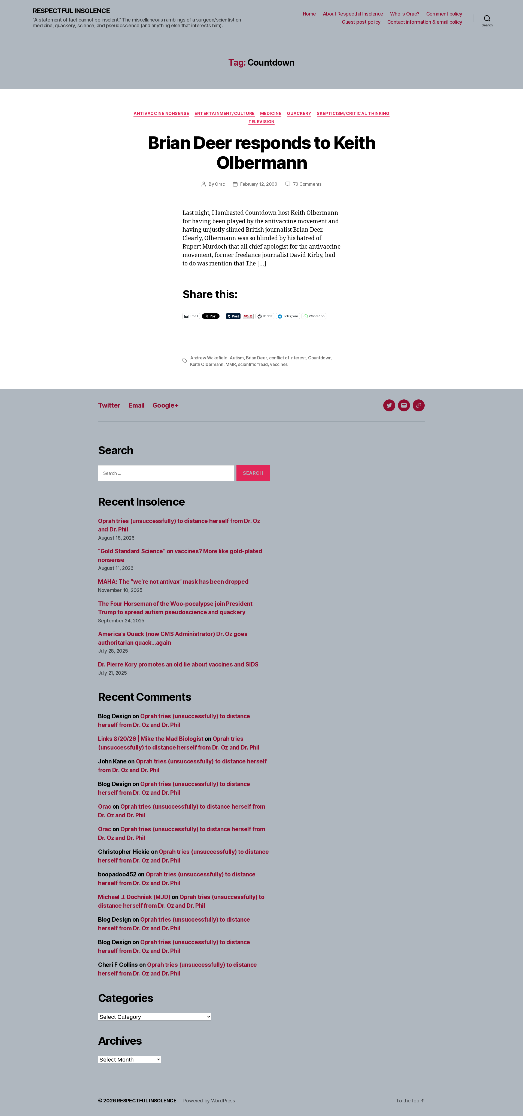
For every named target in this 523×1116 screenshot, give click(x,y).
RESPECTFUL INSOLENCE (71, 11)
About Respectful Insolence (353, 14)
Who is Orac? (404, 14)
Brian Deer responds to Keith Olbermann (261, 152)
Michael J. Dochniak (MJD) (134, 897)
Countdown (320, 357)
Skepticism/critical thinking (353, 113)
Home (309, 14)
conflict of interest (287, 357)
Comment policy (444, 14)
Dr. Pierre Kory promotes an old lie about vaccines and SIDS (178, 664)
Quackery (299, 113)
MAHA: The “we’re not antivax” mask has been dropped (173, 581)
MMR (231, 364)
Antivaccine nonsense (161, 113)
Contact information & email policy (424, 22)
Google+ (166, 405)
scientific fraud (253, 364)
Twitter (109, 405)
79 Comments (307, 184)
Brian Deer (256, 357)
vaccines (279, 364)
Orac (220, 184)
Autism (237, 357)
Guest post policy (361, 22)
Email (136, 405)
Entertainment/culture (224, 113)
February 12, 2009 (258, 184)
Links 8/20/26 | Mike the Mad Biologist (150, 738)
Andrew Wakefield (208, 357)
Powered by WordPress (209, 1100)
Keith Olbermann (206, 364)
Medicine (270, 113)
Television (261, 121)
